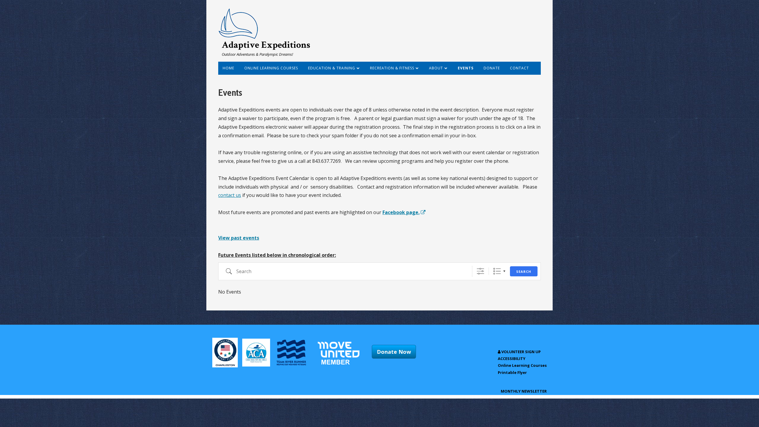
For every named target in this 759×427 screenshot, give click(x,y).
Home (228, 68)
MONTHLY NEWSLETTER (524, 391)
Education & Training (331, 68)
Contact (519, 68)
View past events (238, 238)
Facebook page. (404, 212)
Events (465, 68)
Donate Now (394, 351)
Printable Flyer (512, 372)
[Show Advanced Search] (480, 271)
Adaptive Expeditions (266, 45)
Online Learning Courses (271, 68)
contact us (229, 195)
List (497, 271)
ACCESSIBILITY (511, 358)
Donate (492, 68)
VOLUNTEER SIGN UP (520, 351)
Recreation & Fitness (392, 68)
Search (523, 271)
